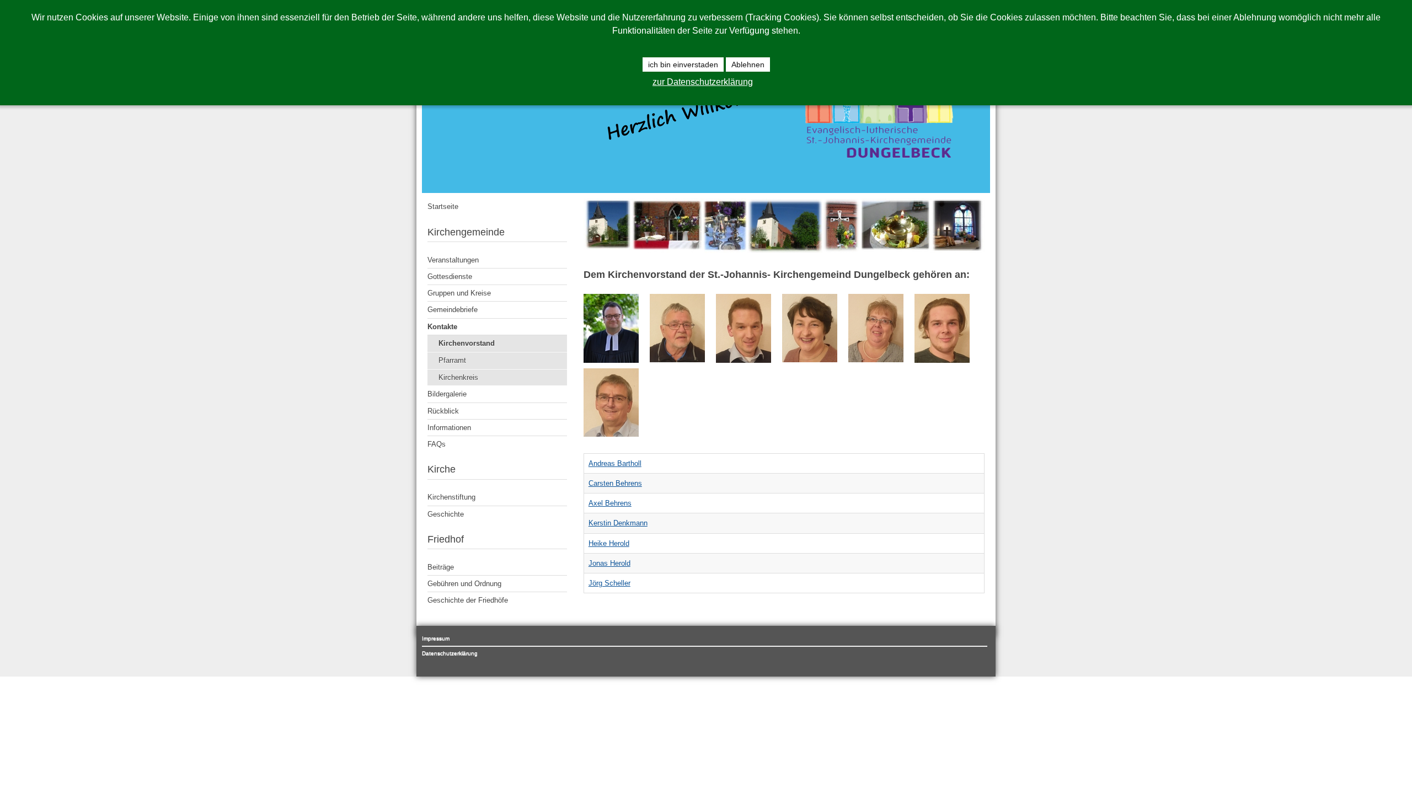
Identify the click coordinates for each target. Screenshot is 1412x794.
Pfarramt (452, 360)
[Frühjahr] (784, 250)
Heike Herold (609, 543)
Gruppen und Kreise (459, 293)
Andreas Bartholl (615, 463)
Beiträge (440, 567)
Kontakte (442, 327)
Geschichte (445, 514)
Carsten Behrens (615, 483)
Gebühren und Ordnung (464, 584)
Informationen (449, 427)
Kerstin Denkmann (618, 523)
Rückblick (443, 411)
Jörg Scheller (609, 583)
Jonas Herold (609, 563)
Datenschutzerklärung (450, 653)
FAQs (436, 444)
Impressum (436, 638)
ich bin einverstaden (683, 64)
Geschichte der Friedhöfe (467, 600)
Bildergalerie (447, 394)
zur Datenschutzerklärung (702, 82)
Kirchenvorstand (466, 343)
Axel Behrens (610, 503)
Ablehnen (747, 64)
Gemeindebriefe (452, 309)
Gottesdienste (449, 276)
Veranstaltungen (453, 260)
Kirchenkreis (458, 377)
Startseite (442, 206)
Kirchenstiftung (451, 497)
